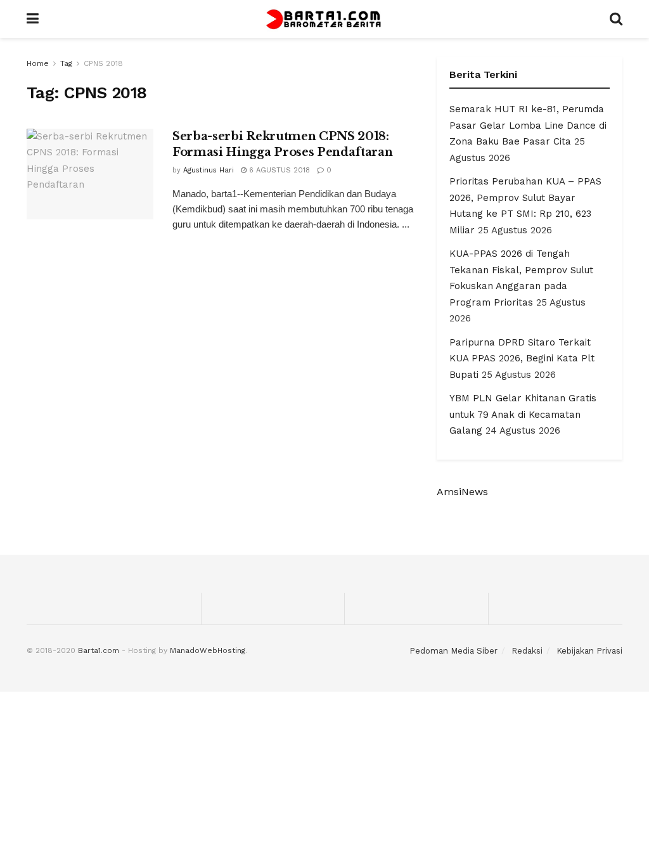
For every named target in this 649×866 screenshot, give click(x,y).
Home (38, 63)
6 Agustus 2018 (278, 170)
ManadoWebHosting (207, 650)
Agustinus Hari (208, 170)
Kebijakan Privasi (589, 651)
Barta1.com (98, 650)
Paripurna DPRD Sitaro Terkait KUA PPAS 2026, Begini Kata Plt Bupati (521, 358)
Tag (66, 63)
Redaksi (527, 651)
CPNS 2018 (103, 63)
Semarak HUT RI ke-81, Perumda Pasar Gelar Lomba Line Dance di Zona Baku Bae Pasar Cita (528, 125)
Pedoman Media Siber (453, 651)
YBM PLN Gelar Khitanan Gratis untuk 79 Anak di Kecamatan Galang (522, 414)
